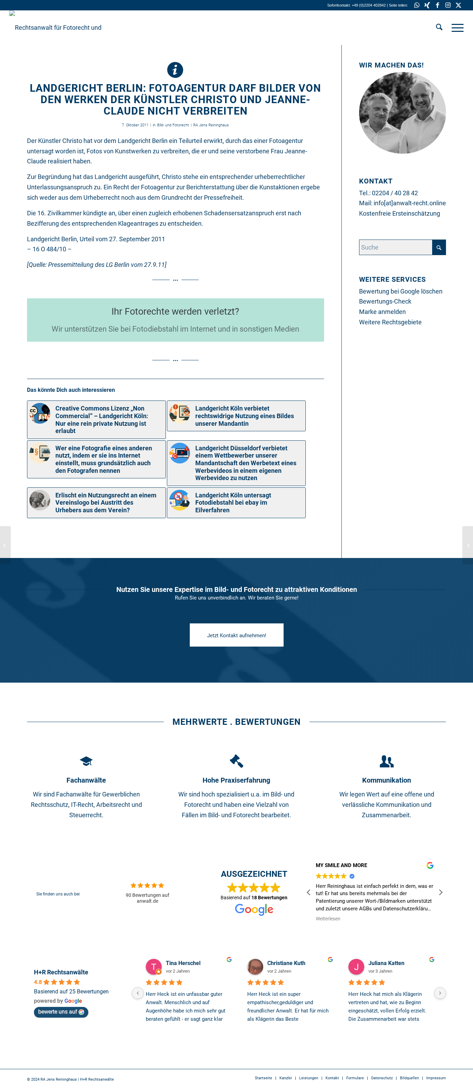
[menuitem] (439, 27)
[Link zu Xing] (427, 5)
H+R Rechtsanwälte (61, 972)
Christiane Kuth (286, 963)
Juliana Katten (386, 963)
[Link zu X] (458, 5)
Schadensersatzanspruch (239, 213)
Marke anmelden (382, 311)
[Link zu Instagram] (448, 5)
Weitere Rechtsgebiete (390, 322)
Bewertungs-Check (385, 301)
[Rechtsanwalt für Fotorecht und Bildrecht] (61, 27)
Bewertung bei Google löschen (401, 291)
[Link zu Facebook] (437, 5)
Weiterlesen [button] (328, 918)
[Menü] (455, 27)
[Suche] (439, 27)
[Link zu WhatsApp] (417, 5)
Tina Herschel (183, 963)
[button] (440, 892)
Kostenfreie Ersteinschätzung (399, 213)
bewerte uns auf (57, 1011)
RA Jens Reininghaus (211, 125)
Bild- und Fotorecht (173, 125)
